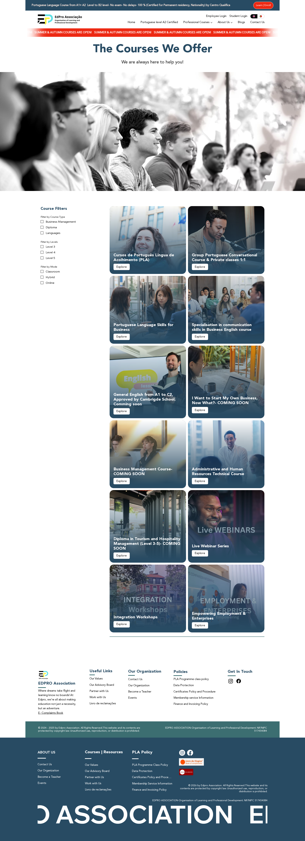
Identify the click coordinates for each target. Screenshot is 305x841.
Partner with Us (99, 691)
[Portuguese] (260, 16)
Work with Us (97, 697)
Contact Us (135, 679)
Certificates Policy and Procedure (195, 691)
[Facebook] (239, 681)
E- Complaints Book (50, 713)
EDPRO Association (56, 683)
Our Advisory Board (101, 685)
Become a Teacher (139, 691)
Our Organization (138, 685)
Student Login (238, 16)
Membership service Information (193, 698)
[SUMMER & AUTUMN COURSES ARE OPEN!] (152, 32)
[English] (253, 16)
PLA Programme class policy (191, 679)
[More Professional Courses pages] (211, 22)
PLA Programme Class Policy (150, 765)
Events (132, 698)
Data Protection (184, 685)
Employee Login (216, 16)
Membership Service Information (152, 783)
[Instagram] (231, 681)
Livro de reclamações (102, 703)
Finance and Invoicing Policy (191, 704)
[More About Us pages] (231, 22)
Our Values (96, 678)
